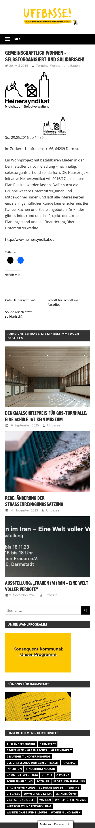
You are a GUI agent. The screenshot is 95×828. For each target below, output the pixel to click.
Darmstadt (48, 744)
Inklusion (14, 769)
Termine (42, 65)
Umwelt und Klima (37, 794)
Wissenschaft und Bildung (27, 812)
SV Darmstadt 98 (51, 787)
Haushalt (70, 763)
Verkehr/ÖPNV (66, 794)
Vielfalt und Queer (21, 800)
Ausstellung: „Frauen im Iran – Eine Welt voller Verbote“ (46, 586)
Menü (18, 39)
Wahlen (45, 800)
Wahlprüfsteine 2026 (70, 800)
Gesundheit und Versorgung (28, 756)
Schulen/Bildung (20, 781)
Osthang (63, 775)
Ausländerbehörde (21, 744)
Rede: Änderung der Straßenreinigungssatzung (34, 501)
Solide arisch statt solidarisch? (18, 314)
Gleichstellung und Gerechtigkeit (33, 763)
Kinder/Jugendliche (40, 769)
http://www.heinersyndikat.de (29, 239)
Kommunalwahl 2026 (22, 775)
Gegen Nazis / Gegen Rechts (27, 750)
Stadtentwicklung (21, 787)
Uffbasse (53, 425)
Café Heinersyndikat (20, 300)
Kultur (47, 775)
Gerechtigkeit (61, 750)
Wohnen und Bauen (65, 65)
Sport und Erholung (69, 781)
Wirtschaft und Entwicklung (29, 806)
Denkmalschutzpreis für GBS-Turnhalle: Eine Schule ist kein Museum (46, 416)
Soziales (43, 781)
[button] (38, 706)
